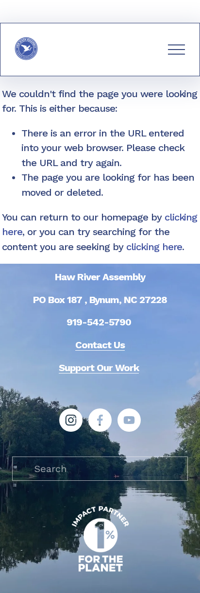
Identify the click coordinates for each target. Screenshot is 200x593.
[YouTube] (129, 420)
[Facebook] (100, 420)
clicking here (154, 247)
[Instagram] (71, 420)
